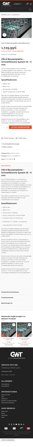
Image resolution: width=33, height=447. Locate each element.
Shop (2, 417)
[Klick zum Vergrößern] (4, 35)
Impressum (4, 398)
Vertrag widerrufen (8, 440)
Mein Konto (4, 411)
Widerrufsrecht (5, 394)
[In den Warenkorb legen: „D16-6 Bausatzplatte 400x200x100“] (18, 335)
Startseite (3, 14)
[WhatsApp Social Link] (23, 424)
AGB (2, 396)
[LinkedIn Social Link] (12, 159)
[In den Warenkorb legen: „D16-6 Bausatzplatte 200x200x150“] (3, 335)
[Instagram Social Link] (14, 424)
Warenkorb (4, 415)
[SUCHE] (30, 9)
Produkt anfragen (9, 138)
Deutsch (17, 4)
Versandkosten (19, 51)
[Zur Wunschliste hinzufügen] (13, 324)
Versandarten (5, 386)
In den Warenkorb (20, 127)
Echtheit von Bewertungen (9, 400)
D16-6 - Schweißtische (13, 14)
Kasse (3, 413)
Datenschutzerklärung (7, 402)
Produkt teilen (22, 138)
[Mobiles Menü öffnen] (31, 4)
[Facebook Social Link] (6, 159)
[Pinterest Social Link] (10, 159)
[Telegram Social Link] (14, 159)
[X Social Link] (8, 159)
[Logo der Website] (6, 4)
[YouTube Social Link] (16, 424)
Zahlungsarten (5, 384)
